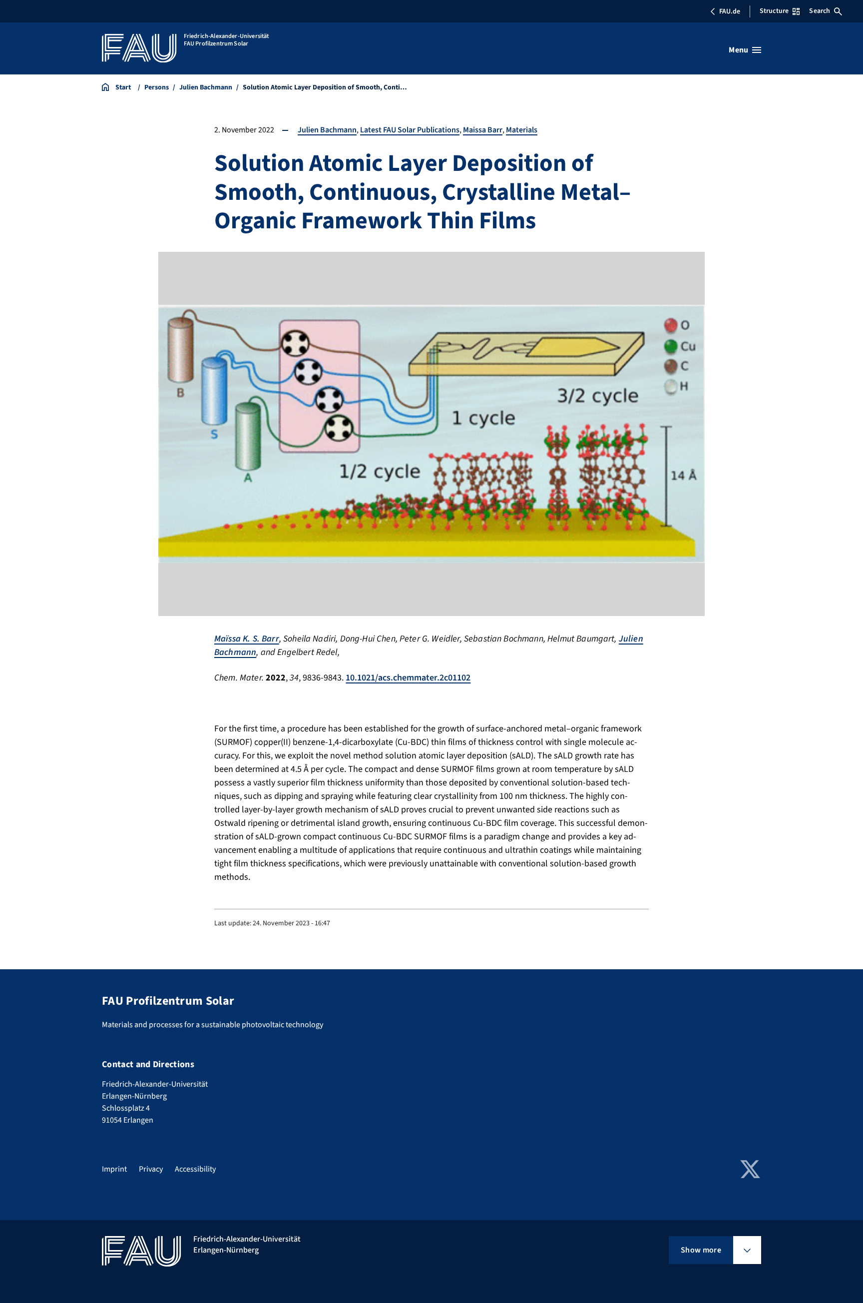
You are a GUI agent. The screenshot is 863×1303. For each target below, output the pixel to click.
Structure (774, 11)
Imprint (114, 1169)
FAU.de (729, 11)
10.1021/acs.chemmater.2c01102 (408, 677)
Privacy (151, 1169)
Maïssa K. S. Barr (246, 639)
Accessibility (195, 1169)
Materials (521, 129)
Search (819, 11)
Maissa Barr (482, 129)
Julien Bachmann (327, 129)
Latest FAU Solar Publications (409, 129)
